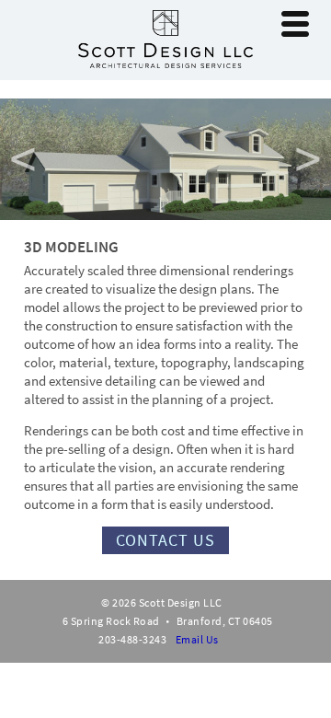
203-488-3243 (132, 639)
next (308, 159)
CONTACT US (165, 539)
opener (295, 24)
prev (23, 159)
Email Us (197, 639)
